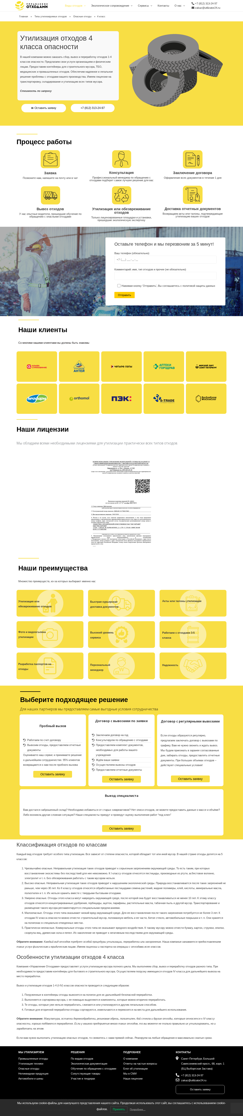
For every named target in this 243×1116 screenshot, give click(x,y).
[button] (43, 108)
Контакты (163, 5)
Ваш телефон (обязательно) (131, 253)
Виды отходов (73, 5)
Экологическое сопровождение (110, 5)
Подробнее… (138, 1109)
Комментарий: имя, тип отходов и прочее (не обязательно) (150, 269)
